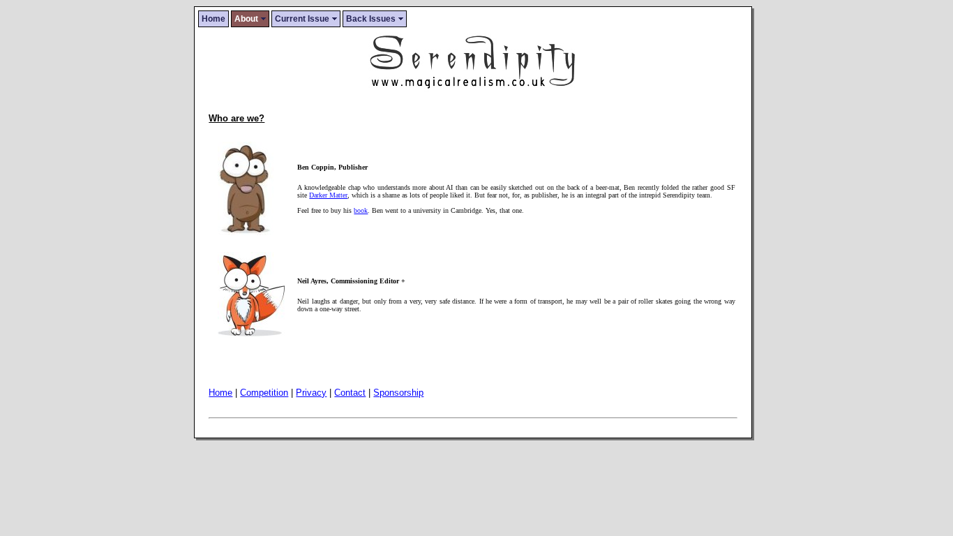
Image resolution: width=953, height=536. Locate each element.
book (361, 210)
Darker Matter (328, 195)
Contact (350, 392)
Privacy (311, 392)
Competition (264, 392)
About (246, 19)
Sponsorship (398, 392)
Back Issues (371, 19)
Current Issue (302, 19)
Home (213, 19)
